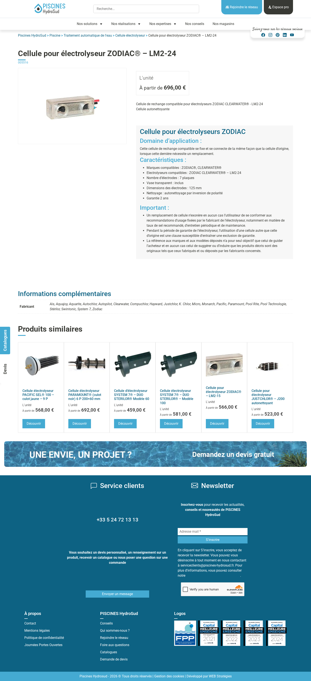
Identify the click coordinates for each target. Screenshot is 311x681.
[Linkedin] (285, 35)
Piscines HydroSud (32, 35)
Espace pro (280, 7)
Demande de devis (114, 659)
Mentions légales (37, 631)
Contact (30, 623)
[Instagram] (270, 35)
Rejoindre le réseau (243, 7)
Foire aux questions (114, 645)
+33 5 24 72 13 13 (117, 520)
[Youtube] (292, 35)
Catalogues (108, 652)
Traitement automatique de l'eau (88, 35)
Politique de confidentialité (44, 638)
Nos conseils (194, 24)
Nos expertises (160, 24)
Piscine (55, 35)
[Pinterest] (277, 35)
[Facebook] (263, 35)
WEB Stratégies (220, 676)
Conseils (106, 623)
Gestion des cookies (169, 676)
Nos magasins (223, 24)
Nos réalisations (123, 24)
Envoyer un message (117, 594)
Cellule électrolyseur (130, 35)
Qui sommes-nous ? (115, 631)
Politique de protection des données (213, 575)
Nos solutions (87, 24)
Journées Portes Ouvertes (43, 645)
